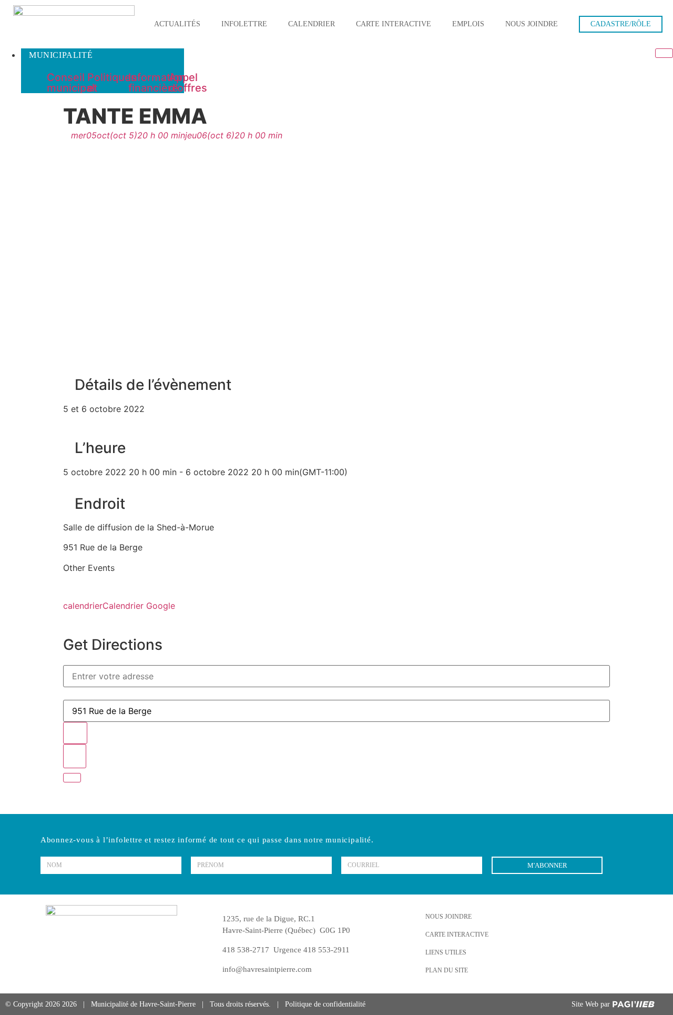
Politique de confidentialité (325, 1004)
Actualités (177, 24)
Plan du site (446, 970)
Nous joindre (531, 24)
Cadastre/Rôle (620, 24)
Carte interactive (393, 24)
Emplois (468, 24)
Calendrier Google (139, 605)
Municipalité (61, 55)
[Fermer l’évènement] (72, 777)
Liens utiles (445, 952)
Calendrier (311, 24)
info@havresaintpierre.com (267, 969)
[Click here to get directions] (74, 756)
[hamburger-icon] (664, 53)
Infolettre (244, 24)
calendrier (83, 605)
